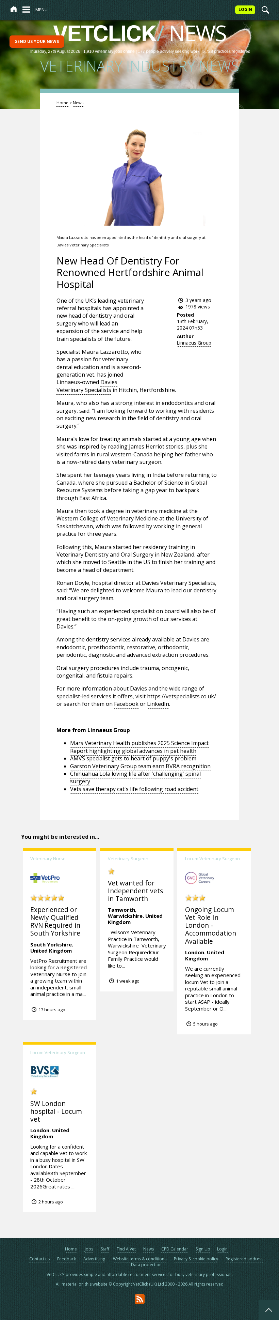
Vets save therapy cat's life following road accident (134, 789)
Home (62, 103)
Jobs (89, 1249)
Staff (105, 1249)
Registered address (244, 1259)
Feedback (66, 1259)
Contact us (39, 1259)
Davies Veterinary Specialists (86, 385)
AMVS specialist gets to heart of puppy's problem (133, 758)
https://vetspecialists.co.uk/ (181, 696)
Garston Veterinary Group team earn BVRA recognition (140, 766)
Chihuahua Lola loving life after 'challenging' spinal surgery (135, 777)
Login (222, 1249)
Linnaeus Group (194, 342)
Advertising (94, 1259)
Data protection (146, 1265)
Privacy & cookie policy (196, 1259)
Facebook (126, 704)
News (78, 103)
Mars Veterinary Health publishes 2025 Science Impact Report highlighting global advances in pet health (139, 746)
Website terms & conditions (139, 1259)
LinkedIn (158, 704)
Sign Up (203, 1249)
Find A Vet (126, 1249)
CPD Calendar (174, 1249)
